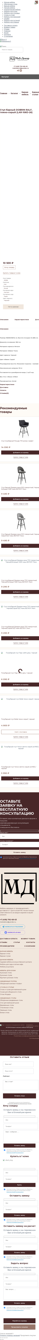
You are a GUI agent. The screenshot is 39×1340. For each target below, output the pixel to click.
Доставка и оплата (10, 25)
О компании (8, 36)
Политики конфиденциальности (27, 858)
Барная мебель (9, 6)
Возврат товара (9, 27)
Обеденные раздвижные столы (11, 1000)
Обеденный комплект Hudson (11, 983)
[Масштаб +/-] (7, 1337)
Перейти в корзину (19, 1321)
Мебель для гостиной (12, 20)
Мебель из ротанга (7, 967)
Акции (6, 33)
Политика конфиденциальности (26, 1036)
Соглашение (34, 1038)
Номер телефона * (6, 841)
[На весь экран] (5, 1337)
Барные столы (5, 954)
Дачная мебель (9, 8)
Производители (7, 946)
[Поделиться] (3, 1337)
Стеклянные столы (6, 1008)
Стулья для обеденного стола (10, 992)
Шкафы (6, 19)
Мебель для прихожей (12, 17)
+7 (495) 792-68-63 (21, 66)
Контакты (7, 34)
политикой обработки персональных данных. (20, 1103)
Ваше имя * (4, 833)
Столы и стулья (9, 15)
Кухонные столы (6, 973)
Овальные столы (6, 1010)
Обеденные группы (8, 981)
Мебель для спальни (11, 22)
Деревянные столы (7, 1005)
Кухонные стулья (6, 975)
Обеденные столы (10, 4)
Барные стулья (5, 956)
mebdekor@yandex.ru (20, 68)
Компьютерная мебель (12, 9)
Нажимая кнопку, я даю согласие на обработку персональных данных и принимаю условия (20, 857)
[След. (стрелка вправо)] (3, 1339)
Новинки (7, 31)
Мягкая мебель (9, 2)
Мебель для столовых (12, 13)
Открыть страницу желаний (10, 1335)
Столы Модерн (5, 994)
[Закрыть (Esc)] (1, 1337)
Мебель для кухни (10, 11)
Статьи (17, 942)
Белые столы (4, 1012)
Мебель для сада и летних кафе (11, 964)
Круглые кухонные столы (9, 978)
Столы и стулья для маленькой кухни (13, 989)
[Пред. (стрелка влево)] (1, 1339)
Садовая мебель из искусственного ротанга (16, 962)
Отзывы (6, 29)
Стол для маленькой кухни (9, 1003)
